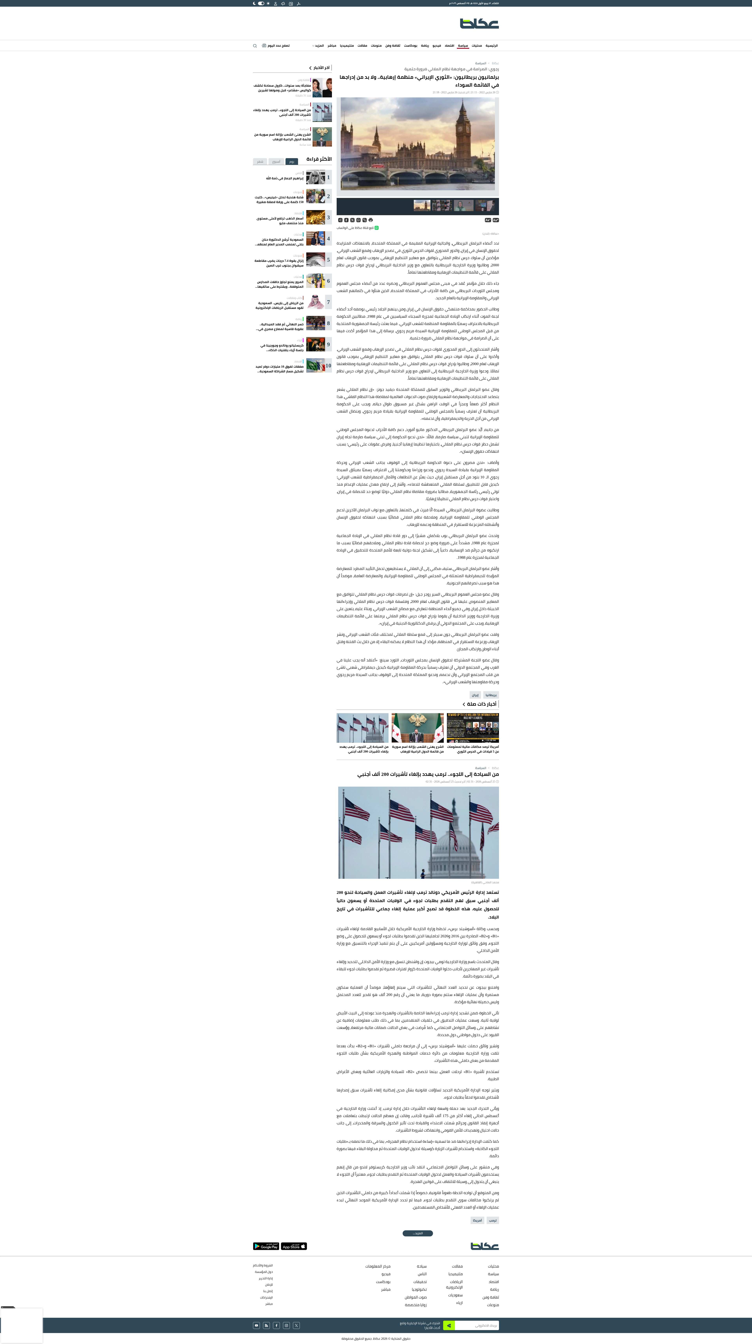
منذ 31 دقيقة (303, 95)
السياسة (480, 63)
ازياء (299, 340)
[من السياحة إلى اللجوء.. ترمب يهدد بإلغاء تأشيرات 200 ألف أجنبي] (322, 112)
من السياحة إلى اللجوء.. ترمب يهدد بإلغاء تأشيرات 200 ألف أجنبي (282, 112)
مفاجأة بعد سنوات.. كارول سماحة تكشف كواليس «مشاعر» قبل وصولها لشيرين (282, 88)
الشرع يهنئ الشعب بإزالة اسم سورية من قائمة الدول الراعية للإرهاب (282, 136)
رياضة (425, 45)
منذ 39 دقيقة (303, 120)
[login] (275, 3)
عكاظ (493, 63)
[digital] (299, 3)
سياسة (463, 45)
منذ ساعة (305, 145)
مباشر (332, 45)
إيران (475, 695)
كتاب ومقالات (294, 298)
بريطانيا (491, 695)
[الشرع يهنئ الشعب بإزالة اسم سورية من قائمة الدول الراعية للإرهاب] (322, 137)
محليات (477, 45)
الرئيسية (492, 45)
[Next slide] (343, 147)
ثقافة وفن (392, 45)
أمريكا (477, 1220)
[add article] (291, 3)
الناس (299, 173)
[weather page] (283, 3)
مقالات (362, 45)
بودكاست (410, 45)
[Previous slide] (493, 147)
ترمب (493, 1220)
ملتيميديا (347, 45)
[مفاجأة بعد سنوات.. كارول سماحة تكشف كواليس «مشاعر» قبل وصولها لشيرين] (322, 87)
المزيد (319, 45)
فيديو (437, 45)
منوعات (376, 45)
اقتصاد (449, 45)
